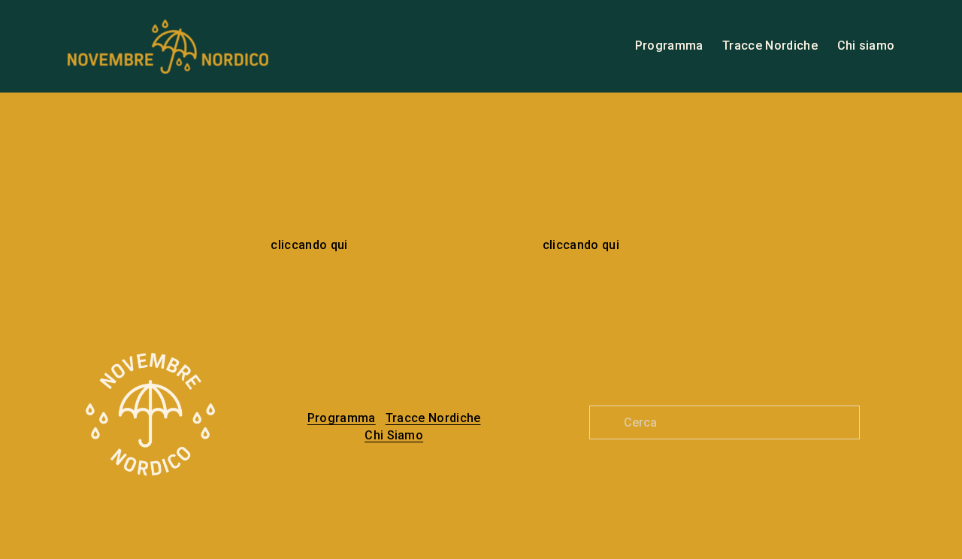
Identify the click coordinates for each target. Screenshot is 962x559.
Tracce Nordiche (770, 45)
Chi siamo (866, 45)
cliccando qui (309, 245)
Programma (669, 45)
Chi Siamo (394, 435)
